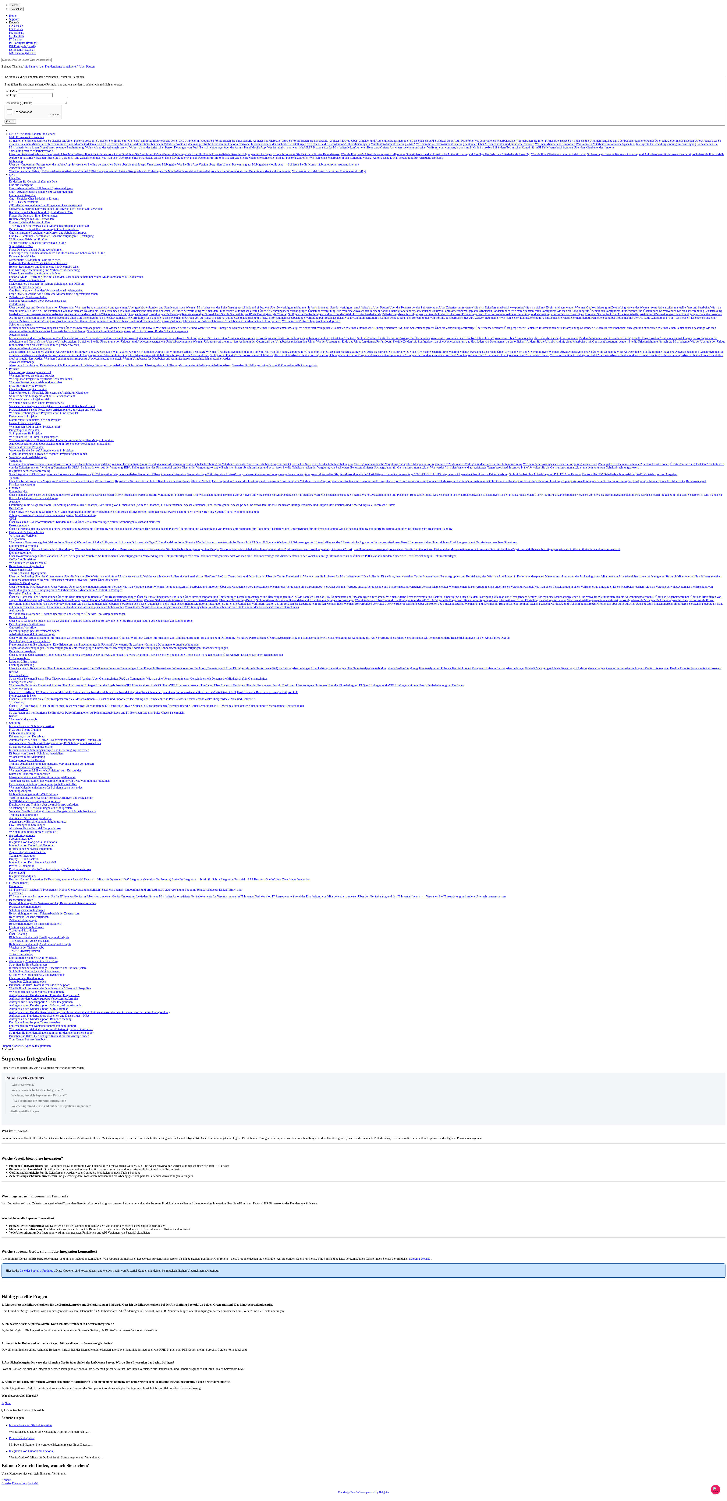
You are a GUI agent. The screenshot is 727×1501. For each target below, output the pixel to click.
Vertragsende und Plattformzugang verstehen (394, 586)
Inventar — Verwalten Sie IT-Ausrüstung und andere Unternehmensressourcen (459, 896)
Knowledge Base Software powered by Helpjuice (363, 1492)
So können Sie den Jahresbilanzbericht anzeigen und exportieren (618, 327)
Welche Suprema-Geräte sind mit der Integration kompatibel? (51, 1106)
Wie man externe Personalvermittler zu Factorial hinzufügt (420, 596)
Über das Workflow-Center (135, 637)
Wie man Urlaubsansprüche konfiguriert (163, 338)
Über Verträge (59, 586)
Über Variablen (49, 556)
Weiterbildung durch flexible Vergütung (394, 668)
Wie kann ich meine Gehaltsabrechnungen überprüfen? (253, 549)
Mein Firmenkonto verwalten (26, 137)
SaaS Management (113, 889)
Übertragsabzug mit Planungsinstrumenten (170, 365)
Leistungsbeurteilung (21, 665)
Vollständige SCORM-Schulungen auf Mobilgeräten (40, 808)
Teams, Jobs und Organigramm (27, 573)
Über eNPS (169, 685)
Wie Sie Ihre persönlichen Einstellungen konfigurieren (373, 154)
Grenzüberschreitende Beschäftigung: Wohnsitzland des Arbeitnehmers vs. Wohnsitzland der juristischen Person (106, 147)
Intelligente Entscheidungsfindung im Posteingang (666, 144)
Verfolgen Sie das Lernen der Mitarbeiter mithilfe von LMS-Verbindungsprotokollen (59, 780)
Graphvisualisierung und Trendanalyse (216, 494)
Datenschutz (19, 1483)
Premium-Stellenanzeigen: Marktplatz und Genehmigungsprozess (558, 603)
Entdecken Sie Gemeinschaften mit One (33, 181)
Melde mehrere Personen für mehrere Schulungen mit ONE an (46, 283)
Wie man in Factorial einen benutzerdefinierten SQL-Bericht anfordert (51, 1029)
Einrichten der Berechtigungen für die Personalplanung (305, 528)
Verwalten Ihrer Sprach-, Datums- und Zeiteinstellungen (67, 157)
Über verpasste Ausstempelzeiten (43, 314)
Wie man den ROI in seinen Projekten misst (35, 426)
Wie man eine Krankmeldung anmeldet (573, 355)
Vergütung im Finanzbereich (175, 494)
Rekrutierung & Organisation (26, 566)
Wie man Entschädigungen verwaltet (269, 464)
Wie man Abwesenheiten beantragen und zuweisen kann (78, 351)
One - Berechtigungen (22, 195)
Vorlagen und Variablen (23, 535)
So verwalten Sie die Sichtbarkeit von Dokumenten (419, 549)
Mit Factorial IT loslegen (24, 889)
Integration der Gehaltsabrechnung (29, 470)
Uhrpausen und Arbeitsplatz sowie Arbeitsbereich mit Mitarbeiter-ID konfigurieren (232, 321)
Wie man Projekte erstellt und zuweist (31, 375)
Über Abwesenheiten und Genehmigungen (522, 351)
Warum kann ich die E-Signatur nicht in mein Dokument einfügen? (117, 542)
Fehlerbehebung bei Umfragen (445, 685)
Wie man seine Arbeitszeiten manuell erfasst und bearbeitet (675, 307)
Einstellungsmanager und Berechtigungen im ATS (267, 596)
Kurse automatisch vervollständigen (30, 767)
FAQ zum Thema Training (25, 729)
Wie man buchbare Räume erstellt (80, 620)
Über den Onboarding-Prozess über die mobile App (40, 164)
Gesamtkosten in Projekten (25, 423)
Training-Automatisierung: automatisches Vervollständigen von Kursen (51, 763)
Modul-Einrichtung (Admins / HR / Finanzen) (71, 505)
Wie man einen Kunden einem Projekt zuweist (36, 402)
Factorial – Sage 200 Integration (206, 474)
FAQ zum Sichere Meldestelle (54, 692)
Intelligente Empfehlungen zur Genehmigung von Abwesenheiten (349, 355)
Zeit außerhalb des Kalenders (26, 351)
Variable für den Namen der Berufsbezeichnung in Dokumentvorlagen (414, 556)
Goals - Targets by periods (25, 287)
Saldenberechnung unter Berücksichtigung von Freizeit (80, 317)
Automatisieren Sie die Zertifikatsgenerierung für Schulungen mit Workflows (55, 743)
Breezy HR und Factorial (24, 859)
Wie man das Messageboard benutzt (515, 596)
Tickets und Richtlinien (23, 930)
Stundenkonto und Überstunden (639, 310)
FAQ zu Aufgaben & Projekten (27, 385)
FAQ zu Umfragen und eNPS (377, 685)
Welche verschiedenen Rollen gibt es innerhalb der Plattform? (180, 576)
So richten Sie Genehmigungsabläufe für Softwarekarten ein (78, 511)
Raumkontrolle (18, 617)
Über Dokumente (19, 549)
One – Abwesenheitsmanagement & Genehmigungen (41, 191)
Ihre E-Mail (11, 91)
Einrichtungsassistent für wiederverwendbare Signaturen (483, 542)
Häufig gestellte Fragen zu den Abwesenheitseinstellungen (657, 338)
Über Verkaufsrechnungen (93, 522)
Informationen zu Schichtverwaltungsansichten (37, 327)
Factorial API (17, 872)
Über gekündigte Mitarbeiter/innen (29, 586)
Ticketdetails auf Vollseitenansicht (29, 940)
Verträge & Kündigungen (24, 583)
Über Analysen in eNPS (146, 685)
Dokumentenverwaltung (23, 545)
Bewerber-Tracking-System (25, 593)
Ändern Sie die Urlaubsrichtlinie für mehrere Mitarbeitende (654, 341)
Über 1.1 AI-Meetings (22, 705)
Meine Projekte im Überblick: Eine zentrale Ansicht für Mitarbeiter (49, 392)
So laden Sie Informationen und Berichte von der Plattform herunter (251, 171)
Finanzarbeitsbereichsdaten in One (29, 222)
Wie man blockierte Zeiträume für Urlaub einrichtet (294, 351)
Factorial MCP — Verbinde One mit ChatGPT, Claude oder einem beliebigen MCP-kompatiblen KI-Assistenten (76, 276)
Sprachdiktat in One (21, 246)
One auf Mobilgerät (21, 184)
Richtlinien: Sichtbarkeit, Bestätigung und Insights (39, 937)
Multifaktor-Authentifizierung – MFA (393, 144)
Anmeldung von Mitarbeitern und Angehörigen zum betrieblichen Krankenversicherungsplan (335, 481)
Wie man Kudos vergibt (23, 719)
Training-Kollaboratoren (23, 814)
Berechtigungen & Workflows (27, 624)
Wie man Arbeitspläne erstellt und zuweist (145, 310)
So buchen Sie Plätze (46, 620)
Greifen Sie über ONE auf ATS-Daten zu (622, 603)
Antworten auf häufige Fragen (27, 167)
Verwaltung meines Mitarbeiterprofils (31, 150)
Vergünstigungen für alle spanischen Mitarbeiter (656, 481)
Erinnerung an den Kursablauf (27, 736)
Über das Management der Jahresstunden (244, 586)
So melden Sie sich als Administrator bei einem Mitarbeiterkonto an (147, 144)
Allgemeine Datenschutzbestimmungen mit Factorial (69, 600)
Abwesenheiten (18, 334)
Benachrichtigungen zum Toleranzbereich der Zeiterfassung (44, 913)
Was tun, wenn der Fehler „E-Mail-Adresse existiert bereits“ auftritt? (49, 171)
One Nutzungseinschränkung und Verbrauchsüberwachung (44, 270)
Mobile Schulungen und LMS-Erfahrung (33, 794)
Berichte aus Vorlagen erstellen (204, 654)
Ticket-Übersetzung (21, 954)
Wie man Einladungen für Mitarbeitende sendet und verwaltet (173, 171)
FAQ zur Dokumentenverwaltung (367, 549)
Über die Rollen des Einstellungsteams (441, 603)
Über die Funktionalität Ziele (26, 699)
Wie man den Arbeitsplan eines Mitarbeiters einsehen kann (136, 157)
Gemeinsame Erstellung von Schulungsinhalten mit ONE (43, 784)
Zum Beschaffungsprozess (130, 511)
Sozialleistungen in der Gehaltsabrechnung (601, 481)
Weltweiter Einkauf (217, 889)
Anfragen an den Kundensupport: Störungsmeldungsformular (45, 1005)
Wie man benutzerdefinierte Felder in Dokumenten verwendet (112, 549)
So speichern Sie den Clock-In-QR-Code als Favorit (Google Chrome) (106, 314)
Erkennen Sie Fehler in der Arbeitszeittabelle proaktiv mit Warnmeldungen (629, 314)
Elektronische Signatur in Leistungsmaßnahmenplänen (375, 542)
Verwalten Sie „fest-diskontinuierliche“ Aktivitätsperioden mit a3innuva (364, 474)
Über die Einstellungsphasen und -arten (160, 596)
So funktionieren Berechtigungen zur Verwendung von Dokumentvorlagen (142, 556)
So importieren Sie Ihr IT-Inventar (53, 896)
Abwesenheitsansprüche (481, 351)
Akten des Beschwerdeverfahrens (93, 692)
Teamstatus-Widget (193, 314)
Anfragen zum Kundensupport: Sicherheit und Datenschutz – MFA (49, 1015)
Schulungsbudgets (20, 790)
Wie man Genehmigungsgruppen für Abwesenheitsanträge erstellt (83, 358)
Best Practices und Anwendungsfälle (351, 505)
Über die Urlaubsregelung (61, 341)
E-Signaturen (17, 539)
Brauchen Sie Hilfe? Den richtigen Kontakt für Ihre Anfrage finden (49, 1036)
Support (14, 19)
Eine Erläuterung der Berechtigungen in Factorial (82, 644)
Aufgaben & (16, 610)
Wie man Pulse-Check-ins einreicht (163, 712)
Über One (15, 178)
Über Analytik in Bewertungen (27, 668)
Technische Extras (384, 505)
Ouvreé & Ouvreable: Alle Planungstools (292, 365)
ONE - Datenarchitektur (23, 202)
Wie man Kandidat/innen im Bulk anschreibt (491, 603)
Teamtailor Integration (22, 855)
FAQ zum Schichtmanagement (415, 327)
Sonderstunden (501, 310)
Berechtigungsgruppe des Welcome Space (34, 630)
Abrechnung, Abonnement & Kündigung (33, 961)
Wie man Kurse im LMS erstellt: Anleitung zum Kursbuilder (45, 770)
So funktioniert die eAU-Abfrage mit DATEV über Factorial (545, 474)
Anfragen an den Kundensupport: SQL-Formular (38, 1008)
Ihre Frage (11, 95)
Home (12, 15)
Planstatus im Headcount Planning (431, 528)
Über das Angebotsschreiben (672, 596)
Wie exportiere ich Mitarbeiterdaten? (496, 140)
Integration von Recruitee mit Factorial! (32, 862)
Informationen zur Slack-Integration (30, 848)
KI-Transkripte (114, 705)
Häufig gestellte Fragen (24, 1111)
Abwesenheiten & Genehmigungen (30, 348)
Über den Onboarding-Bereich (237, 600)
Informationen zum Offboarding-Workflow (222, 637)
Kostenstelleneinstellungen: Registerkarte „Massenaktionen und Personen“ (365, 494)
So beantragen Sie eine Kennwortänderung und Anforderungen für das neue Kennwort (639, 154)
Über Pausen (87, 66)
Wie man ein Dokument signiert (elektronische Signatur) (42, 542)
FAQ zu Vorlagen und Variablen (78, 556)
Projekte (14, 368)
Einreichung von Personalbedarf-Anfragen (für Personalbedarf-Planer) (136, 528)
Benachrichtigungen (21, 899)
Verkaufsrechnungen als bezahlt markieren (135, 522)
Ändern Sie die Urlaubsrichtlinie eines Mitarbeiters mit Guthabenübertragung (572, 341)
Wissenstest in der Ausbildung (27, 756)
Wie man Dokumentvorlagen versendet (211, 556)
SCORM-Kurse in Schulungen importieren (34, 801)
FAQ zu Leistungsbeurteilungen (291, 668)
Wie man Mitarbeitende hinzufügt (510, 154)
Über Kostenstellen (126, 494)
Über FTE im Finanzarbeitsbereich (555, 494)
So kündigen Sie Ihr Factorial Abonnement (34, 971)
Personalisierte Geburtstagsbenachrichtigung (275, 637)
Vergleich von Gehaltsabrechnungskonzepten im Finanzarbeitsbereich (618, 494)
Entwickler (235, 889)
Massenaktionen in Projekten (26, 447)
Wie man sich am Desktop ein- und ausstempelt (91, 310)
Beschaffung (16, 508)
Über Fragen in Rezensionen (154, 668)
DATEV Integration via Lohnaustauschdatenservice (60, 474)
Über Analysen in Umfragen (79, 685)
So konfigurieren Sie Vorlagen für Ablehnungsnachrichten (653, 600)
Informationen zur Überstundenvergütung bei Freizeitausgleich (306, 317)
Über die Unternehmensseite (201, 600)
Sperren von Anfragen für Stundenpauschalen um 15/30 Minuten (428, 355)
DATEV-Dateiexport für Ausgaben (656, 474)
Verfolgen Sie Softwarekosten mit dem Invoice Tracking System (185, 511)
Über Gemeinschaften (105, 678)
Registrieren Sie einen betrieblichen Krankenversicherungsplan (152, 481)
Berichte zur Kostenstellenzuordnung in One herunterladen (44, 229)
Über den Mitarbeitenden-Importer (594, 147)
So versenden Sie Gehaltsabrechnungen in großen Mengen (184, 549)
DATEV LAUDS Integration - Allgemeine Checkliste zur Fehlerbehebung (463, 474)
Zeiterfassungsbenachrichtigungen (402, 314)
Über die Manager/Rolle (78, 576)
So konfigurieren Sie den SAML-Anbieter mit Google (177, 140)
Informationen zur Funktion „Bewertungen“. (198, 668)
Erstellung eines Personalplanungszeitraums (67, 528)
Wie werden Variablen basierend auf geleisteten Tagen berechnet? (469, 467)
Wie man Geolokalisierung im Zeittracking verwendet (607, 307)
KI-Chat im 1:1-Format (50, 705)
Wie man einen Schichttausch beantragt (681, 327)
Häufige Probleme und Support (309, 505)
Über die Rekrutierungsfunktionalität (79, 596)
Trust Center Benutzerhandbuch (28, 1039)
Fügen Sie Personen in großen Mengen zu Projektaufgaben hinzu (48, 453)
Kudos (13, 716)
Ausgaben (15, 501)
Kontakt (6, 1480)
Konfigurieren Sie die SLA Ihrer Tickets (33, 957)
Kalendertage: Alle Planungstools (60, 365)
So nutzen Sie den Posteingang (474, 596)
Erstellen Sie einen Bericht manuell (262, 654)
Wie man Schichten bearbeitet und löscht (180, 327)
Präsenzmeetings (74, 705)
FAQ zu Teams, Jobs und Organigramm (241, 576)
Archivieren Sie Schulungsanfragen (30, 818)
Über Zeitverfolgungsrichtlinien (288, 307)
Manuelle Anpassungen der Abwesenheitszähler (37, 300)
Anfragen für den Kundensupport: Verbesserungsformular (43, 998)
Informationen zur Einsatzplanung (559, 327)
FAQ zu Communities (132, 678)
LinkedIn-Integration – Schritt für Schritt (196, 879)
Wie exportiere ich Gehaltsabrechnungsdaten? (83, 464)
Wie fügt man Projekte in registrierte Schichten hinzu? (41, 379)
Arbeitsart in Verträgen (108, 590)
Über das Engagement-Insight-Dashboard (270, 685)
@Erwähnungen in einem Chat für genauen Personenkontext (45, 205)
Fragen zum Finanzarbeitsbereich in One (685, 494)
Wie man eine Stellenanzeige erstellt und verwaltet (567, 596)
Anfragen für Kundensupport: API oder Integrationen (41, 1002)
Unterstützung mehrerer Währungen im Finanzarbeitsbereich (78, 494)
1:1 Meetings (17, 702)
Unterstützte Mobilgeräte (161, 164)
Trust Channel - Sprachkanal (158, 692)
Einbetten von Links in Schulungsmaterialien (36, 753)
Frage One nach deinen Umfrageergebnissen (35, 249)
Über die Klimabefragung (343, 685)
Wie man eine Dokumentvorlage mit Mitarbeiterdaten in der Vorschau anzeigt (282, 556)
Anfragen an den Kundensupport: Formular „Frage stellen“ (44, 995)
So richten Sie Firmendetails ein (28, 140)
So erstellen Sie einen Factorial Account (72, 140)
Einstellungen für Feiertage (165, 314)
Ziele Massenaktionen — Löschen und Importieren (99, 699)
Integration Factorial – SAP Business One (246, 879)
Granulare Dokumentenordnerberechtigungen (172, 644)
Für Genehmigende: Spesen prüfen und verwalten (236, 505)
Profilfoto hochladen (221, 157)
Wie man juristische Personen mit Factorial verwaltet (219, 144)
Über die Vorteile (201, 481)
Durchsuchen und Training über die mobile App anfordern (44, 804)
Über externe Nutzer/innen (128, 644)
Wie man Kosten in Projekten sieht (29, 399)
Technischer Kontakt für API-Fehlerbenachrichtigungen (539, 147)
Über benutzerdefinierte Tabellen (674, 140)
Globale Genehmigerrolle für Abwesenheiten (182, 355)
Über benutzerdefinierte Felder (635, 140)
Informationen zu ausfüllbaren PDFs (350, 556)
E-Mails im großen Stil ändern (488, 147)
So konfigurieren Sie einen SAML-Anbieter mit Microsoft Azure (249, 140)
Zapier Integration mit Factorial (27, 852)
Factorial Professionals (656, 464)
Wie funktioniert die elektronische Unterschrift (223, 542)
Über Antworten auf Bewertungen (67, 668)
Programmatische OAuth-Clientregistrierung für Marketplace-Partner (50, 869)
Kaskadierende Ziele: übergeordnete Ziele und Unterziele (220, 699)
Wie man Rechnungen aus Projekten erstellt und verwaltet (43, 413)
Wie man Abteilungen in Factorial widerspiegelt (515, 576)
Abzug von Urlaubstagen (24, 365)
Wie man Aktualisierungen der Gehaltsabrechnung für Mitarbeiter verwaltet (201, 464)
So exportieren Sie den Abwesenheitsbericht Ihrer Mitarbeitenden (428, 351)
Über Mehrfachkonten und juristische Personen (506, 144)
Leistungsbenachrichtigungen (26, 927)
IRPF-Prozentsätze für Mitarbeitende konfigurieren (336, 147)
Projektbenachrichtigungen (25, 906)
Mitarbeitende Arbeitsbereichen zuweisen (626, 576)
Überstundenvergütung (321, 310)
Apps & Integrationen (22, 835)
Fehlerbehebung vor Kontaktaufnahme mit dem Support (42, 1025)
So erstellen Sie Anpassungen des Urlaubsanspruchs (357, 351)
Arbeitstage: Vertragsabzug (96, 365)
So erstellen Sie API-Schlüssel (428, 140)
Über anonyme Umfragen (311, 685)
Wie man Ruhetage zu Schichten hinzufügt (230, 327)
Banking (39, 515)
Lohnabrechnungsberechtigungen (181, 648)
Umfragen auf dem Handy (411, 685)
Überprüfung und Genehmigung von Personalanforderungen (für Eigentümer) (224, 528)
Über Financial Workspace (25, 494)
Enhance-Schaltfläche (22, 256)
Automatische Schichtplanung (68, 331)
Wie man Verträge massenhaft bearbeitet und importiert (186, 586)
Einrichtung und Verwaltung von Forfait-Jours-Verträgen (550, 314)
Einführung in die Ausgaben (26, 505)
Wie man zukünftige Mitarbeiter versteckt (118, 576)
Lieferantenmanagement (59, 515)
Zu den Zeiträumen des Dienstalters (600, 338)
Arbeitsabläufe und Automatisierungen (32, 634)
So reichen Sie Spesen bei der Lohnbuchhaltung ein (322, 464)
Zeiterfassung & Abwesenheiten (28, 297)
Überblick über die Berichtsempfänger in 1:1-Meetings (200, 705)
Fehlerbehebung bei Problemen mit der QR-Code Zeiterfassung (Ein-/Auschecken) (640, 317)
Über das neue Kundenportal (26, 978)
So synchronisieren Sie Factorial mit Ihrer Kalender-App (306, 154)
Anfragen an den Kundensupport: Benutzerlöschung (40, 1019)
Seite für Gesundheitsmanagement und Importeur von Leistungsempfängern (530, 481)
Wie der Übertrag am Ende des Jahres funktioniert (346, 341)
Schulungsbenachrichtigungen (27, 910)
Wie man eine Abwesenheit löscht (488, 355)
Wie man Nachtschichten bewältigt (277, 327)
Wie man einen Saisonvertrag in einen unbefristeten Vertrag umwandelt (491, 586)
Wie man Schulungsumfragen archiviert (32, 831)
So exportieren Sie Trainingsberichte (30, 746)
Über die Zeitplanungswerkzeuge (455, 327)
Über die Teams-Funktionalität (284, 576)
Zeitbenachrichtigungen (23, 920)
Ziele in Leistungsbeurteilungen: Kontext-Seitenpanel (637, 668)
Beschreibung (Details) (18, 103)
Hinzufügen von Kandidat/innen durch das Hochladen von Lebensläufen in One (57, 253)
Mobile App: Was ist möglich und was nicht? (278, 147)
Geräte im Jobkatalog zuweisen (92, 896)
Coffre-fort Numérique (22, 559)
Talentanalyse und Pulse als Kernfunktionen (445, 668)
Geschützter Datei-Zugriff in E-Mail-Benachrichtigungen (524, 549)
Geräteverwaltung (173, 889)
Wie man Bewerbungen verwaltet (364, 603)
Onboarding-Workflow (23, 627)
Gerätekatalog (263, 896)
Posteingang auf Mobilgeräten (250, 164)
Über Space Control (21, 620)
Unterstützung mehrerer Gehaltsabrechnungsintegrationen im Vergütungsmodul (273, 474)
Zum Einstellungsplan (660, 603)
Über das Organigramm (49, 576)
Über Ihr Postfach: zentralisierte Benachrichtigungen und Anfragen (232, 154)
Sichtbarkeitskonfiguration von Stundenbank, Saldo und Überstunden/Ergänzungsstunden (128, 321)
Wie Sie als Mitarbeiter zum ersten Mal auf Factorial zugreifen (271, 157)
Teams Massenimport (427, 576)
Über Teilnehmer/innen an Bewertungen (112, 668)
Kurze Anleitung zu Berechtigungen (30, 644)
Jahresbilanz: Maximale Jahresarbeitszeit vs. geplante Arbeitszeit (453, 310)
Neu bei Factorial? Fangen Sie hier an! (32, 133)
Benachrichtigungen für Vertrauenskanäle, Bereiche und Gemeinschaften (52, 903)
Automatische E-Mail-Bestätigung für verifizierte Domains (408, 157)
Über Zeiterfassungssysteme (456, 307)
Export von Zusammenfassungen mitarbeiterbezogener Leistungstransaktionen (438, 481)
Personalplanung (19, 525)
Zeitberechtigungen (56, 648)
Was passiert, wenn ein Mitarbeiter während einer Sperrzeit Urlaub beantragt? (159, 351)
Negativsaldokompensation (360, 317)
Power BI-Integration (21, 865)
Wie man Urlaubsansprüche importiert (215, 341)
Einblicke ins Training (22, 733)
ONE (12, 174)
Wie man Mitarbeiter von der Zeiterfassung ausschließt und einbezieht (227, 307)
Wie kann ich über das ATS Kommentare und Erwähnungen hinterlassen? (341, 596)
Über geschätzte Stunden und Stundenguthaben (156, 307)
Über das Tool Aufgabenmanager (105, 613)
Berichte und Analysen (22, 651)
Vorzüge (14, 477)
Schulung (14, 722)
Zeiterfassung (17, 304)
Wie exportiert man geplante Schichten (322, 327)
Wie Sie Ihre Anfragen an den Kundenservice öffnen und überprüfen (50, 988)
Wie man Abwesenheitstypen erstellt (570, 351)
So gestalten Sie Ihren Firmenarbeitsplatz (542, 140)
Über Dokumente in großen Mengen (52, 549)
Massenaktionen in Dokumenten (470, 549)
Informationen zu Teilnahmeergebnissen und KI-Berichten (107, 712)
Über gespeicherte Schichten (521, 327)
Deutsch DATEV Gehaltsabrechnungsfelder (608, 474)
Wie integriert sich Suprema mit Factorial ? (39, 1095)
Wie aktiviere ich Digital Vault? (27, 562)
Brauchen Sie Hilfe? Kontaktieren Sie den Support (39, 985)
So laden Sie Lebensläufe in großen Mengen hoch (313, 603)
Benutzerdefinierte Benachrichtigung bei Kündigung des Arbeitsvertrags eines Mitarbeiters (357, 637)
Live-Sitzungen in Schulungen (27, 825)
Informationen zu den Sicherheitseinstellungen (278, 144)
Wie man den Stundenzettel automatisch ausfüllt (230, 310)
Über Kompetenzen (56, 699)
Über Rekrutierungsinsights (401, 603)
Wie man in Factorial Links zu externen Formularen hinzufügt (329, 171)
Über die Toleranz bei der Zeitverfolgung (413, 307)
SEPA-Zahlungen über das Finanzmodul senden (152, 467)
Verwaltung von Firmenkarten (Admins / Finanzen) (129, 505)
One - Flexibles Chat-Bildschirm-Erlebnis (34, 198)
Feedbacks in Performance (686, 668)
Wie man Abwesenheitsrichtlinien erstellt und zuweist (106, 338)
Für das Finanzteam (278, 505)
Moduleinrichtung (85, 515)
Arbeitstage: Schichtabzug (128, 365)
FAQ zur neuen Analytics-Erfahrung (126, 654)
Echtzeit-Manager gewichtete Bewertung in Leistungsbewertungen (565, 668)
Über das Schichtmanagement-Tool (87, 327)
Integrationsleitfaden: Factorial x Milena (136, 474)
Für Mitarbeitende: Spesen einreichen (183, 505)
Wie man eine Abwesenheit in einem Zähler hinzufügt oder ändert (375, 310)
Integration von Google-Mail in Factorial (33, 842)
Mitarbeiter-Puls (18, 709)
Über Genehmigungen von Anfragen (332, 600)
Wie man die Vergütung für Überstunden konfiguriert (588, 310)
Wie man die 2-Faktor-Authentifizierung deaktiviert (446, 144)
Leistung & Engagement (23, 661)
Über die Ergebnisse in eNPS (113, 685)
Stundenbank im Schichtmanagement (109, 331)
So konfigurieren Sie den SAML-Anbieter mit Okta (319, 140)
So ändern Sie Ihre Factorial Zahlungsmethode (37, 974)
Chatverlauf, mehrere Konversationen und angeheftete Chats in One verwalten (56, 208)
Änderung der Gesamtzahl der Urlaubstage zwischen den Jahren (277, 341)
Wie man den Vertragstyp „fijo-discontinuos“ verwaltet (302, 586)
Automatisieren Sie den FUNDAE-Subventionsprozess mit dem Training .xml (55, 739)
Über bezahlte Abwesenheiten (292, 355)
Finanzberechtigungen (214, 648)
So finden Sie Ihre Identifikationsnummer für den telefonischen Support (51, 1032)
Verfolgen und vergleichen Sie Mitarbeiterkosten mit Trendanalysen (279, 494)
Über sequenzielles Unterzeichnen (428, 542)
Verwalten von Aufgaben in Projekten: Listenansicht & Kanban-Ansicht (52, 406)
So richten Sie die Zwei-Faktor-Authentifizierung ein (338, 144)
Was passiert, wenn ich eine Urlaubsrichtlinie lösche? (462, 338)
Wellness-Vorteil (104, 481)
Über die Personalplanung (24, 528)
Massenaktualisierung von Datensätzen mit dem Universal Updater (57, 579)
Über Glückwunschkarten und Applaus (68, 678)
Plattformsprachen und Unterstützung (113, 171)
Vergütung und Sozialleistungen (28, 457)
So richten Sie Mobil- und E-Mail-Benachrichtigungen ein (157, 154)
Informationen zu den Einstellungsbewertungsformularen (532, 600)
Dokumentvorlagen (20, 552)
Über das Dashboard (21, 154)
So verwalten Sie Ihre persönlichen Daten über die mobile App (108, 164)
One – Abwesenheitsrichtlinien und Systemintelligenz (41, 188)
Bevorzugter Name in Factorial (190, 157)
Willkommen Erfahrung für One (28, 239)
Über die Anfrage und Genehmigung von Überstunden (41, 307)
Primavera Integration (173, 474)
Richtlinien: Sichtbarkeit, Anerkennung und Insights (40, 944)
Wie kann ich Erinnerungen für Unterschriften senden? (309, 542)
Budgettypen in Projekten (24, 430)
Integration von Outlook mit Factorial (31, 845)
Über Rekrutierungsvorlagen (119, 596)
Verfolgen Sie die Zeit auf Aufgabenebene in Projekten (41, 450)
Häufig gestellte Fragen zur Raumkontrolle (167, 620)
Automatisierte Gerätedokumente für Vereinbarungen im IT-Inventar (213, 896)
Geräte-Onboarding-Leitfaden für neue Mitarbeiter (142, 896)
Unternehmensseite (20, 569)
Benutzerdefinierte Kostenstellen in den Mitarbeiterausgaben (446, 494)
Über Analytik (231, 654)
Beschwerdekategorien (127, 692)
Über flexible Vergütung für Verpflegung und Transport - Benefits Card (51, 481)
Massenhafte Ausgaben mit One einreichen (34, 259)
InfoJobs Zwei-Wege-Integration (290, 879)
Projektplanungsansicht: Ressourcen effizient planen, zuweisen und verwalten (55, 409)
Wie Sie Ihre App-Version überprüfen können (204, 164)
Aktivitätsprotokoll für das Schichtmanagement (160, 331)
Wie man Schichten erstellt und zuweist (131, 327)
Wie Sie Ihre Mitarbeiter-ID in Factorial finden (558, 154)
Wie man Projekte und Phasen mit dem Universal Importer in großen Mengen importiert (61, 440)
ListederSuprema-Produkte (36, 1270)
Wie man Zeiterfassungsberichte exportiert (498, 307)
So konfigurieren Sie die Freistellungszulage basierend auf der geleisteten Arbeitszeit (306, 338)
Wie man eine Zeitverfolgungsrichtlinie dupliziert (311, 321)
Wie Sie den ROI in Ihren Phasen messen (33, 436)
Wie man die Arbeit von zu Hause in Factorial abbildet (203, 317)
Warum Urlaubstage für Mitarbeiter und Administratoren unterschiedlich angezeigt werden (177, 358)
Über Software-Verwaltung (25, 511)
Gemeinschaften (18, 675)
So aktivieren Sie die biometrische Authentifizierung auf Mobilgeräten (448, 154)
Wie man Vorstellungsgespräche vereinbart (592, 600)
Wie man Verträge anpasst (137, 586)
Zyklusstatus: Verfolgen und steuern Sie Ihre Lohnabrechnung (485, 464)
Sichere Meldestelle (20, 688)
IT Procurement (48, 889)
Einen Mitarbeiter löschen (628, 586)
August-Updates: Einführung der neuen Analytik (74, 654)
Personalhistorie (148, 494)
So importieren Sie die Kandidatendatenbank (283, 600)
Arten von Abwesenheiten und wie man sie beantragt (629, 355)
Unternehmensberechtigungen (113, 648)
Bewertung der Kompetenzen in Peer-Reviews (158, 699)
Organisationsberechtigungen (26, 648)
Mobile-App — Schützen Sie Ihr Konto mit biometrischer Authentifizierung (314, 164)
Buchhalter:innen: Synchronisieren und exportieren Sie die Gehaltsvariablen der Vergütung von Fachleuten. (285, 467)
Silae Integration (19, 474)
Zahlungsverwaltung (21, 515)
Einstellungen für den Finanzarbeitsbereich (508, 494)
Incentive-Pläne (518, 467)
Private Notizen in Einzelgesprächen (145, 705)
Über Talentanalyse (358, 668)
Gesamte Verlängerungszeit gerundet (52, 321)
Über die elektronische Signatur (176, 542)
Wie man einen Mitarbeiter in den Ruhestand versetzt (340, 157)
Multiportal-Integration (207, 603)
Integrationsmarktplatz (22, 876)
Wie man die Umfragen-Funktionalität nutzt (35, 685)
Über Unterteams (108, 579)
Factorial (33, 1483)
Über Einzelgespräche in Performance (248, 668)
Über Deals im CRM (21, 522)
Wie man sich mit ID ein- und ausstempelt (549, 307)
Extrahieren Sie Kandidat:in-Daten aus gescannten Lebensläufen (85, 607)
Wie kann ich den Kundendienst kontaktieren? (51, 66)
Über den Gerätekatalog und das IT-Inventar (384, 896)
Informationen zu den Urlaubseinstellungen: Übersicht (41, 338)
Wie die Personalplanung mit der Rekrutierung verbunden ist (375, 528)
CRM (12, 518)
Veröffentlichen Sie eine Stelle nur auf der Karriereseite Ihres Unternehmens (253, 607)
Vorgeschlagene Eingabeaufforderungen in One (37, 242)
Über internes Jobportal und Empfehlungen (210, 596)
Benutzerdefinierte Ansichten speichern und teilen (396, 147)
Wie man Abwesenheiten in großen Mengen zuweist (124, 355)
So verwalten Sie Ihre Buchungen (121, 620)
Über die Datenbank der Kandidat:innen (33, 596)
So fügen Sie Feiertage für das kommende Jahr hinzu (241, 355)
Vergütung (15, 460)
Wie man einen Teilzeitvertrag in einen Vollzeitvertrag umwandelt (573, 586)
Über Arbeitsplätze (706, 140)
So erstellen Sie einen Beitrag (26, 678)
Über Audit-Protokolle (460, 140)
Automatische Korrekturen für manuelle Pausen (141, 317)
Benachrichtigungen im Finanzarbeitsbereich (35, 923)
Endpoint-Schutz (195, 889)
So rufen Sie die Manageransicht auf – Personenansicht (42, 396)
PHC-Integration (102, 474)
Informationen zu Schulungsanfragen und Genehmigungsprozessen (49, 750)
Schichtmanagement (21, 324)
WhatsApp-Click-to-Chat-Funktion (122, 600)
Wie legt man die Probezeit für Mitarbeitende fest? (333, 576)
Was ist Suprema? (22, 1084)
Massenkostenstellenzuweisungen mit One (34, 273)
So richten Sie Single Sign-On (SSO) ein (120, 140)
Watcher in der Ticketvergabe (26, 947)
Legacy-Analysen (19, 658)
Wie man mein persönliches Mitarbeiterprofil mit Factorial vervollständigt (78, 154)
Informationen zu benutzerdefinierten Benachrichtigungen (84, 637)
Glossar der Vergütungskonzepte (201, 467)
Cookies (6, 1483)
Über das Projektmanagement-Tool (30, 372)
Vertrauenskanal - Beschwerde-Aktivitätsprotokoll (206, 692)
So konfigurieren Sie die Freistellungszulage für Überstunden (393, 338)
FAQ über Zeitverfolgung (186, 310)
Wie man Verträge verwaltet (661, 586)
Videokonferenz (94, 705)
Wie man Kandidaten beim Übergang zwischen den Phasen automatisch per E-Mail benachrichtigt (134, 603)
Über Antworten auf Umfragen (194, 685)
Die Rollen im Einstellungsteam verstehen (388, 576)
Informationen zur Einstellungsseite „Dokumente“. (316, 549)
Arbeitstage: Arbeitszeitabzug (213, 365)
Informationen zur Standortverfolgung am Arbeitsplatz (340, 307)
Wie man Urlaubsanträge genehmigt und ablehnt (235, 351)
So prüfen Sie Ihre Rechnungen (28, 964)
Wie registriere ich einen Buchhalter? (620, 464)
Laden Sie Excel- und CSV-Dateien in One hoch (38, 263)
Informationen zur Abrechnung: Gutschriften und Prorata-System (48, 968)
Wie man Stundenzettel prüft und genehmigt (101, 307)
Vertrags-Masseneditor (434, 586)
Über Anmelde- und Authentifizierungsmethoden (380, 140)
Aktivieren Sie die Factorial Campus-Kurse (35, 828)
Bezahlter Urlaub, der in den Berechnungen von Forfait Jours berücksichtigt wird (426, 317)
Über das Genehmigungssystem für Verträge (95, 586)
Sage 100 (413, 474)
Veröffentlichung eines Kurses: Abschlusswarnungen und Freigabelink (51, 797)
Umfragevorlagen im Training (27, 760)
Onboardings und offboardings (143, 889)
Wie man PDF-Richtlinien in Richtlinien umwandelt (589, 549)
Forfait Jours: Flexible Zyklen (394, 341)
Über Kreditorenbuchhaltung (241, 511)
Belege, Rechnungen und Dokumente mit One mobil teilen (44, 266)
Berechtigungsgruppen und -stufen (29, 641)
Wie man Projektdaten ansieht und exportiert (35, 382)
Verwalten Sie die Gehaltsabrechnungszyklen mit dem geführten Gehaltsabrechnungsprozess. (584, 467)
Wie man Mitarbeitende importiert (555, 144)
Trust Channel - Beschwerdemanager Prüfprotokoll (267, 692)
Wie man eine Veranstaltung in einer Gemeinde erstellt (178, 678)
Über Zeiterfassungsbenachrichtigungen (283, 310)
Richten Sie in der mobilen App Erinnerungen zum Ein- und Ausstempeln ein (470, 314)
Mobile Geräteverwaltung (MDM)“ (80, 889)
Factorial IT (16, 886)
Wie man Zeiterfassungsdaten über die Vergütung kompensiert (560, 464)
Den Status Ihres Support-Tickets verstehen (35, 1022)
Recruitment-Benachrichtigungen (29, 916)
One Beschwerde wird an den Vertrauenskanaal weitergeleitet (46, 290)
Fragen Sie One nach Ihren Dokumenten (33, 215)
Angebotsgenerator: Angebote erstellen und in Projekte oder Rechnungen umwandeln (60, 443)
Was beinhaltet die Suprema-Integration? (39, 1100)
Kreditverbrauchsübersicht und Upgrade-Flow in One (41, 212)
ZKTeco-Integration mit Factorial (63, 879)
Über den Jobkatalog (21, 576)
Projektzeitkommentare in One (27, 280)
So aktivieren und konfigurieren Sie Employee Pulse (40, 712)
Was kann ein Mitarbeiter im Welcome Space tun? (605, 144)
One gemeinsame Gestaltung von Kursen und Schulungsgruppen (48, 232)
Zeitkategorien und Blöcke (252, 317)
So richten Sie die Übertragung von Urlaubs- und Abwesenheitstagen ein (121, 341)
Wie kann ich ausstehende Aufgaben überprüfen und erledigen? (47, 613)
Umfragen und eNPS (21, 682)
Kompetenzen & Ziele (22, 695)
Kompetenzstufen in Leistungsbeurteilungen (498, 668)
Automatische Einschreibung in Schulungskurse (37, 821)
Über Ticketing (18, 933)
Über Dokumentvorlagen (24, 556)
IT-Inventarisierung (20, 896)
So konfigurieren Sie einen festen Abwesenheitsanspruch (221, 338)
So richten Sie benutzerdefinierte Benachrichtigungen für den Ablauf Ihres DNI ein (460, 637)
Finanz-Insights (18, 491)
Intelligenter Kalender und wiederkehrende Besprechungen (268, 705)
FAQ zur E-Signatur (264, 542)
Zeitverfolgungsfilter (487, 317)
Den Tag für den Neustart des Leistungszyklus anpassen (245, 481)
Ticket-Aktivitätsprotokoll (24, 950)
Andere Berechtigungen (145, 648)
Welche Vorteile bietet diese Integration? (37, 1090)
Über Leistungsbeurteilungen (328, 668)
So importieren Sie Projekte (25, 433)
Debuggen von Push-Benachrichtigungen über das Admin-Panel (212, 147)
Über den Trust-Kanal (22, 692)
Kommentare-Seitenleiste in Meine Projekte (35, 419)
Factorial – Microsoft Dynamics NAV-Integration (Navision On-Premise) (127, 879)
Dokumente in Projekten (23, 416)
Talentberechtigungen (81, 648)
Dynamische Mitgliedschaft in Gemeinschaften (240, 678)
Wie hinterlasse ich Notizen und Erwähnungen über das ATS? (392, 600)
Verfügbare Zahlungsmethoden (27, 981)
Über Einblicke (18, 654)
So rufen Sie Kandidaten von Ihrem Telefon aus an (252, 603)
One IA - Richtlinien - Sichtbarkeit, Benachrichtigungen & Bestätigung (51, 236)
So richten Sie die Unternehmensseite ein (592, 140)
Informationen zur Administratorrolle (174, 637)
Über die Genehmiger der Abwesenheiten (617, 351)
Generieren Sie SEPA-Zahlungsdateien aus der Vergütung (88, 467)
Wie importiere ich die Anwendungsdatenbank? (626, 596)
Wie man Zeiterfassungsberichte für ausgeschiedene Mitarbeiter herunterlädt (545, 317)
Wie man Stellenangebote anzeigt (163, 600)
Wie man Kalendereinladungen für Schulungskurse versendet (45, 787)
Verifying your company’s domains (448, 147)
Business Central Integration (26, 879)
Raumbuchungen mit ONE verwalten (31, 219)
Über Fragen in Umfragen (229, 685)
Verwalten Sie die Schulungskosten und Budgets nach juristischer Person (52, 811)
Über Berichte (36, 654)
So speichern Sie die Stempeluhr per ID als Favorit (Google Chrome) (246, 314)
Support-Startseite (12, 1045)
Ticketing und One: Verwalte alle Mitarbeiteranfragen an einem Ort (49, 225)
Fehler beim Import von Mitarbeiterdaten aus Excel (75, 144)
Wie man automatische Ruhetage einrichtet (371, 327)
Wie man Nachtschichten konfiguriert (533, 310)
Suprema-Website (419, 1258)
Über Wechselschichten (489, 327)
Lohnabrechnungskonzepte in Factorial (32, 464)
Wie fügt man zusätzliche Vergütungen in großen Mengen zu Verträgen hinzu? (401, 464)
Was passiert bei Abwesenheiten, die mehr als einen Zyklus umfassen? (536, 338)
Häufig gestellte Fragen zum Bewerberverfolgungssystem (463, 600)
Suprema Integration (21, 838)
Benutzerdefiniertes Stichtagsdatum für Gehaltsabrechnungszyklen (389, 467)
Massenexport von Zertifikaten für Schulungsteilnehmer (42, 777)
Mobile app (16, 161)
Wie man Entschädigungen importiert (134, 464)
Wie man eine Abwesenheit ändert (529, 355)
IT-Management (18, 882)
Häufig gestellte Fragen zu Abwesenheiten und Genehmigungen (681, 351)
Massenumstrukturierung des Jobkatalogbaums (573, 576)
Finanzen (14, 487)
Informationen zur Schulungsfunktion (31, 726)
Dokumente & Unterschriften (26, 532)
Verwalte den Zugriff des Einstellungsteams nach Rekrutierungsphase (166, 607)
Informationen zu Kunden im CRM (56, 522)
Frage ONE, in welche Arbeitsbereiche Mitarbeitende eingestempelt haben (53, 293)
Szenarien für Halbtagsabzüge (250, 365)
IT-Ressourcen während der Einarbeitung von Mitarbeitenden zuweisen (314, 896)
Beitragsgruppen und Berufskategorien (463, 576)
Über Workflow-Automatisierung (29, 637)
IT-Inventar (16, 893)
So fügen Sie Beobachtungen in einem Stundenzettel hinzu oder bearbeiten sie (334, 314)
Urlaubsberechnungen (179, 341)
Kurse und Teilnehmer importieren (29, 773)
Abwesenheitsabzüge (21, 362)
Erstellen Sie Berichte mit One (167, 654)
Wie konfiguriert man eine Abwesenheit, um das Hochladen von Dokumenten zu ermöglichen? (469, 341)
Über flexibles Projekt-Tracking (28, 389)
